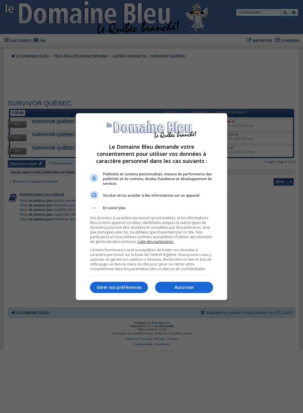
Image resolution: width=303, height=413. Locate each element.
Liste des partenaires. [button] (156, 241)
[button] (151, 208)
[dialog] (151, 206)
